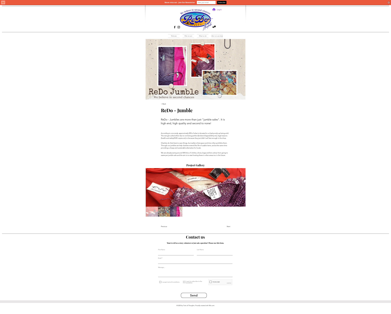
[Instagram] (178, 27)
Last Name (200, 249)
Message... (161, 267)
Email (159, 258)
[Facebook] (174, 27)
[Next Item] (242, 187)
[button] (214, 27)
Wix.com (211, 305)
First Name (161, 249)
